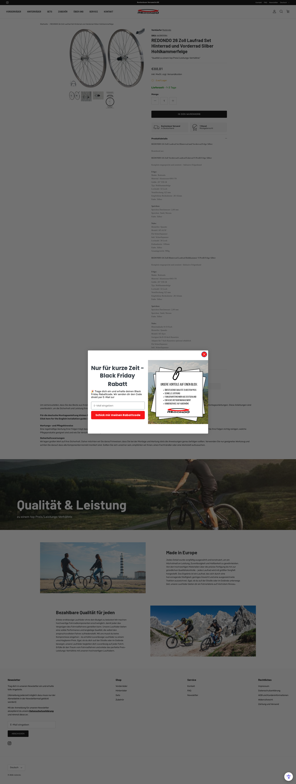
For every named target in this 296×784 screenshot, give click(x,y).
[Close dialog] (204, 354)
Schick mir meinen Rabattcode (117, 415)
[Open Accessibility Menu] (288, 776)
